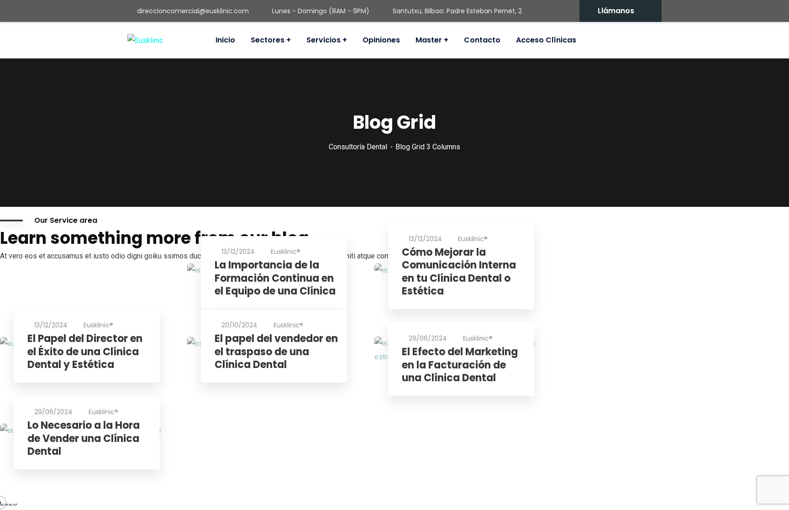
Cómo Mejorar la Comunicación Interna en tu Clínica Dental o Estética (459, 272)
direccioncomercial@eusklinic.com (193, 11)
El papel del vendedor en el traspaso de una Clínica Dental (276, 352)
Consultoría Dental (358, 146)
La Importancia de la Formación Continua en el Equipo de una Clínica (275, 278)
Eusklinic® (285, 251)
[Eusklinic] (145, 40)
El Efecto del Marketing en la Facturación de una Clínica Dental (460, 365)
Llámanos (616, 10)
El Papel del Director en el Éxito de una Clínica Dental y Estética (84, 352)
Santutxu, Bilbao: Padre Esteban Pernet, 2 (457, 11)
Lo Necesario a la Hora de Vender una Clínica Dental (83, 438)
